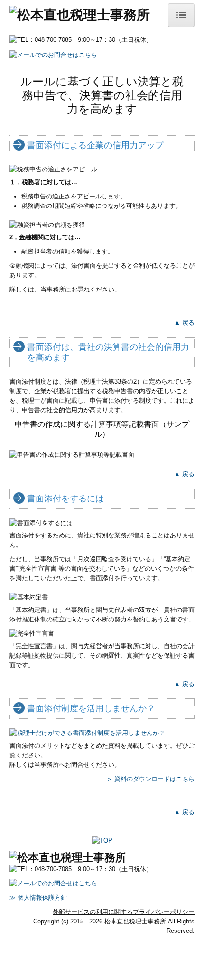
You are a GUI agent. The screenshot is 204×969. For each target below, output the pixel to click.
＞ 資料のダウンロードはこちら (150, 778)
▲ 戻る (184, 322)
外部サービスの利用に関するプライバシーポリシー (124, 911)
